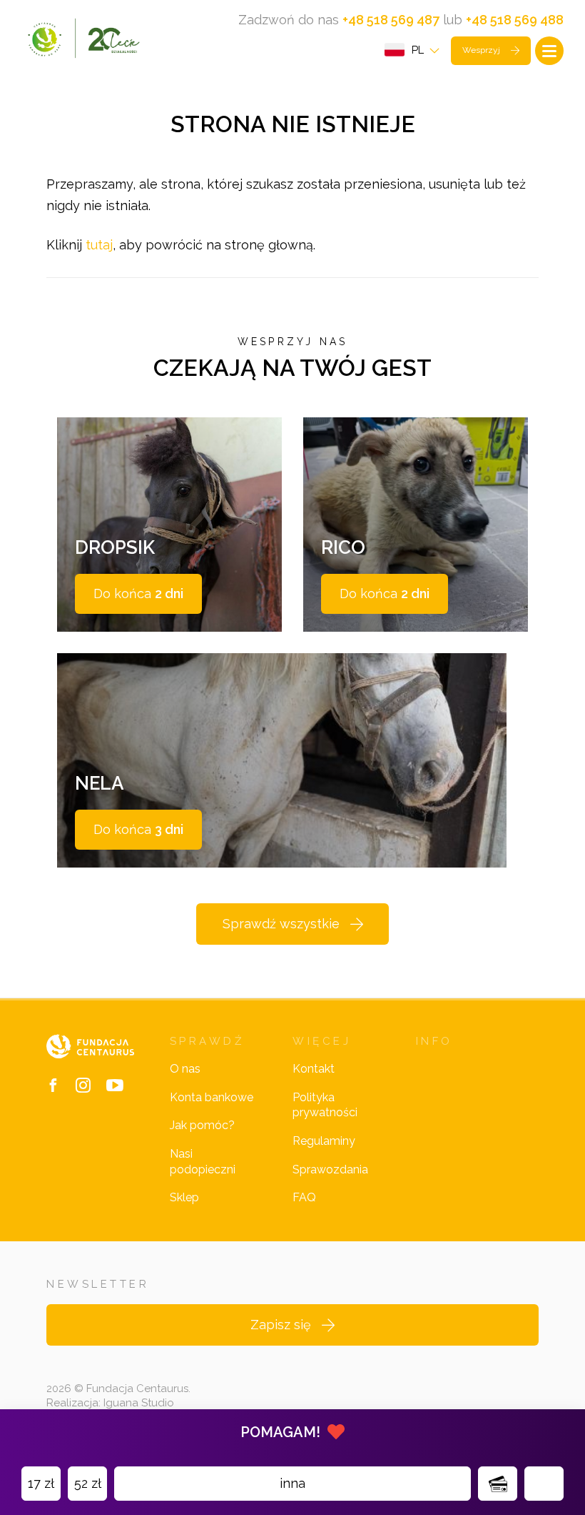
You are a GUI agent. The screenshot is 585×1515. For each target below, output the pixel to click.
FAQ (304, 1197)
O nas (185, 1069)
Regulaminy (323, 1141)
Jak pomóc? (202, 1125)
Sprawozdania (330, 1169)
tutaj (99, 244)
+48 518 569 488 (515, 19)
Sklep (184, 1197)
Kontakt (313, 1069)
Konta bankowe (211, 1097)
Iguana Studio (138, 1402)
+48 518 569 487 (390, 19)
